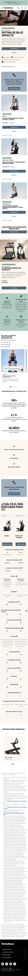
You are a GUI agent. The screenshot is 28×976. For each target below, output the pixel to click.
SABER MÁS (14, 131)
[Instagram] (6, 963)
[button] (2, 8)
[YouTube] (10, 963)
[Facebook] (2, 963)
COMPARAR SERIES (14, 231)
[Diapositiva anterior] (2, 3)
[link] (8, 8)
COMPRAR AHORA (14, 48)
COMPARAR (14, 52)
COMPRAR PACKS (14, 288)
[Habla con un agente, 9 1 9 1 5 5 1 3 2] (18, 8)
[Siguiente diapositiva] (26, 3)
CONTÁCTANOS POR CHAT (14, 88)
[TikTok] (14, 963)
